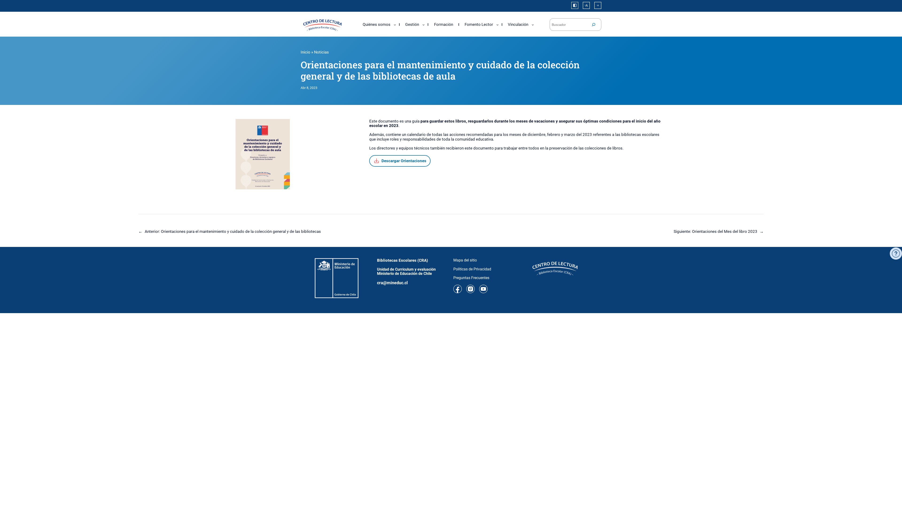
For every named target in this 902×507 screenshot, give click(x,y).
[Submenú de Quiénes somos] (395, 24)
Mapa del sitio (465, 260)
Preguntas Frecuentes (471, 278)
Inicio (305, 52)
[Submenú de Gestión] (423, 24)
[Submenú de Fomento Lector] (497, 24)
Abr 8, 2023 (309, 88)
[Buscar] (593, 24)
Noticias (321, 52)
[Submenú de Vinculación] (533, 24)
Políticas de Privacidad (472, 269)
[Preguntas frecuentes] (896, 253)
